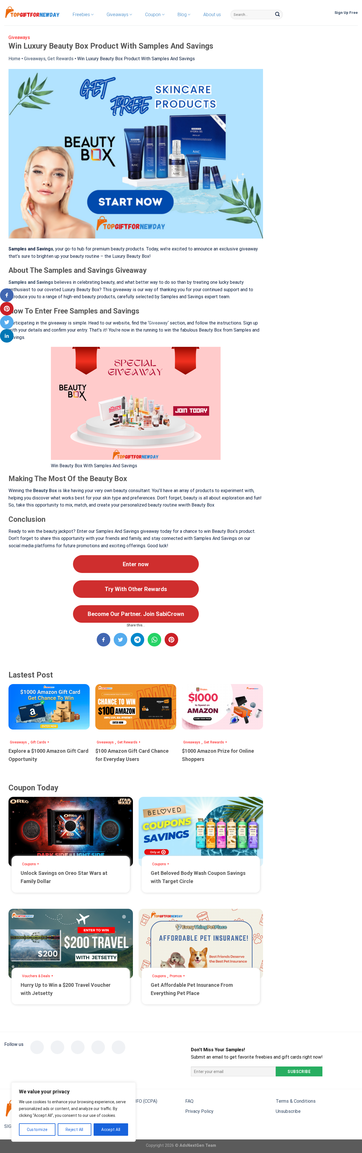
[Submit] (277, 15)
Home (14, 58)
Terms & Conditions (296, 1101)
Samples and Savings (30, 282)
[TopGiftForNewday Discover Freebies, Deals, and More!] (32, 13)
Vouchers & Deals (36, 976)
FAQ (189, 1101)
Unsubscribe (288, 1111)
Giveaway (158, 323)
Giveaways (35, 58)
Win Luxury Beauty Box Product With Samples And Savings (136, 58)
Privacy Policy (199, 1111)
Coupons (29, 864)
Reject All (74, 1129)
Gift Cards (38, 742)
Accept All (110, 1129)
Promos (176, 976)
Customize (37, 1129)
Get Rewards (61, 58)
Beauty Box (45, 490)
